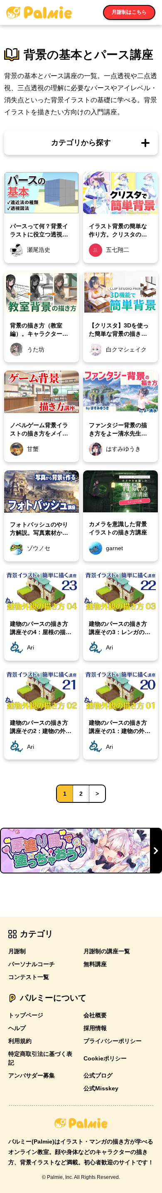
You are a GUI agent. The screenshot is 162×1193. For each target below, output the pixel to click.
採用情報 (95, 1028)
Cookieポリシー (105, 1058)
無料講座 (95, 964)
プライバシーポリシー (112, 1041)
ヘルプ (17, 1028)
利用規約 (20, 1041)
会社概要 (95, 1015)
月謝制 (17, 951)
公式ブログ (98, 1075)
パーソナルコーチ (31, 964)
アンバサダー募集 (31, 1075)
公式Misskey (100, 1088)
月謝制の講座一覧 (106, 951)
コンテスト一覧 (28, 977)
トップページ (25, 1015)
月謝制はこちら (129, 12)
